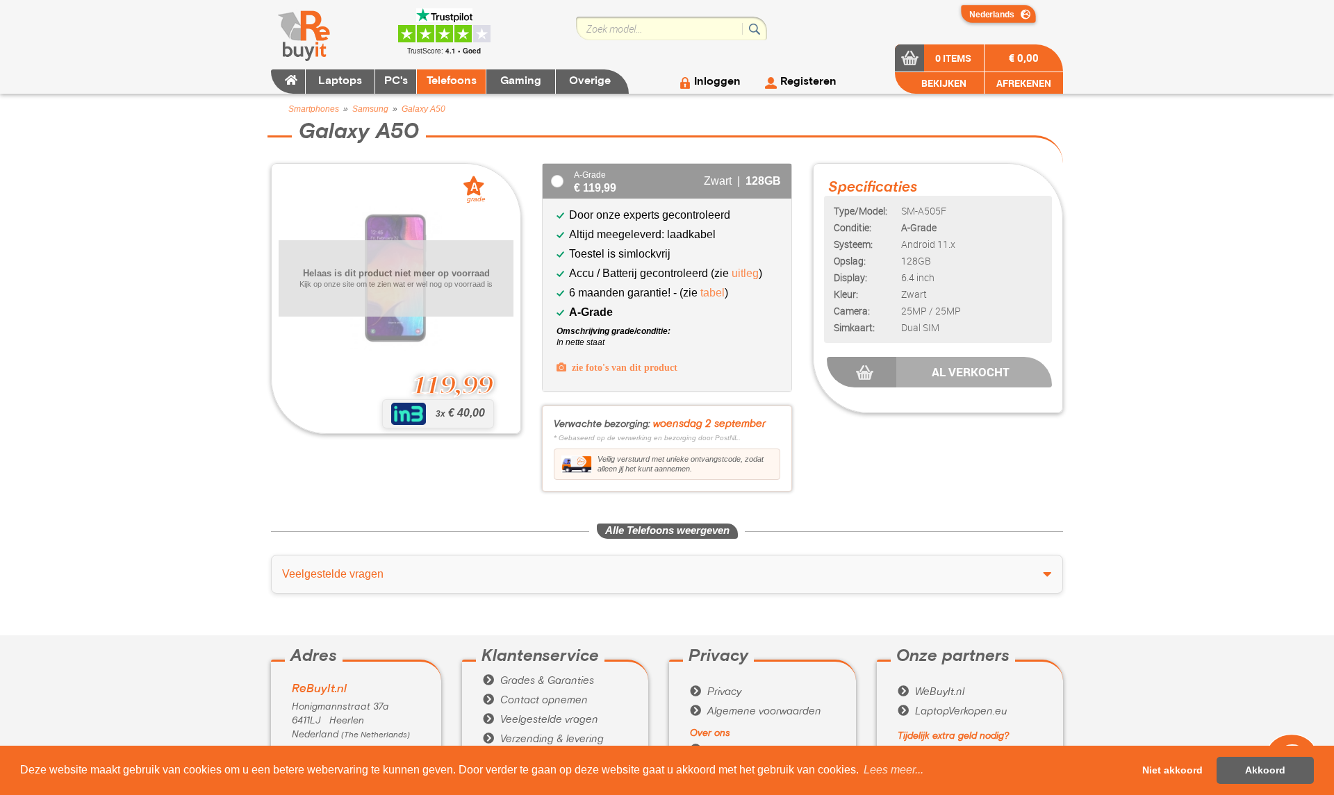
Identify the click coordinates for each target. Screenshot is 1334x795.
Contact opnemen (535, 700)
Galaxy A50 (423, 109)
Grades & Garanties (538, 681)
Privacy (715, 692)
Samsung (370, 109)
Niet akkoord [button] (1172, 770)
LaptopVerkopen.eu (952, 712)
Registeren (808, 82)
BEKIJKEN (942, 83)
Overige (590, 81)
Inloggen (717, 82)
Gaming (520, 81)
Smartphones (313, 109)
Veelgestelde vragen (540, 720)
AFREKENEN (1023, 83)
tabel (712, 293)
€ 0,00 (1024, 58)
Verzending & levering (543, 739)
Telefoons (452, 81)
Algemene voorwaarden (755, 712)
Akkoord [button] (1265, 770)
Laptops (340, 81)
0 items (953, 58)
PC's (396, 81)
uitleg (745, 273)
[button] (893, 770)
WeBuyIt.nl (931, 692)
